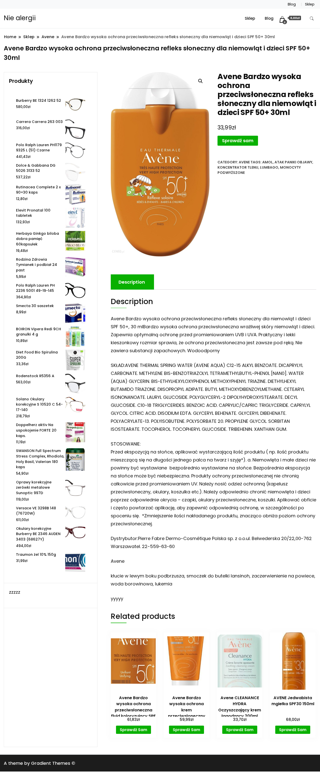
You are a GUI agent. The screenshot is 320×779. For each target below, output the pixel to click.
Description (131, 282)
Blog (292, 4)
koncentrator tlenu (238, 167)
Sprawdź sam (238, 140)
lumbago (269, 167)
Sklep (309, 4)
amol (267, 162)
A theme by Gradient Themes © (39, 763)
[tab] (132, 282)
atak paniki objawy (293, 162)
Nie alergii (20, 17)
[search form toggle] (311, 18)
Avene (244, 162)
